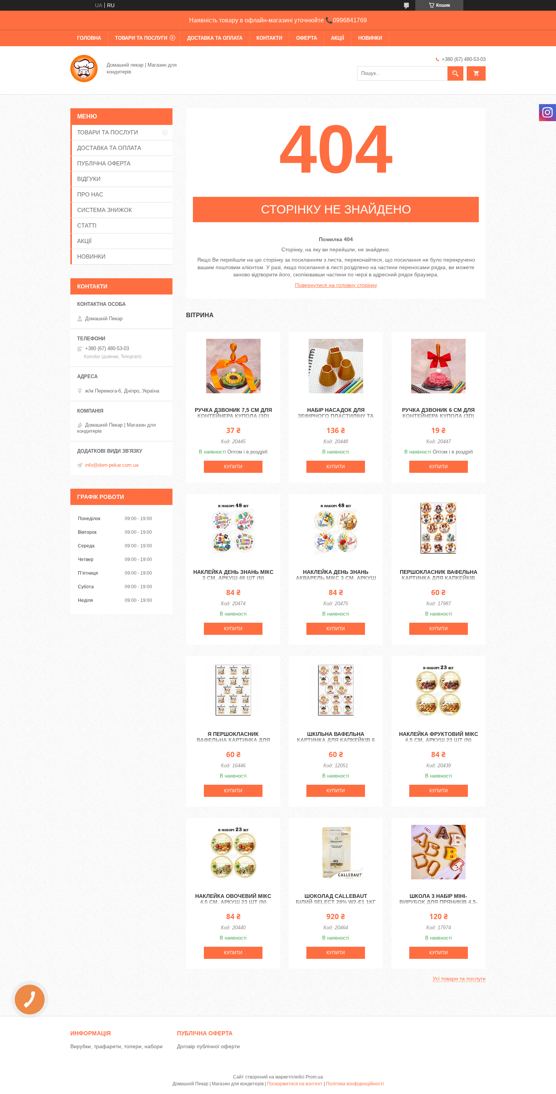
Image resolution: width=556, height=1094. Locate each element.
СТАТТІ (86, 225)
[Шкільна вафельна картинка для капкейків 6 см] (336, 690)
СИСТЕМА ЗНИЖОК (104, 210)
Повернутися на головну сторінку (336, 285)
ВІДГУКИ (89, 179)
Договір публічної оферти (208, 1046)
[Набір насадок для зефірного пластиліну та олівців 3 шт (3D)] (336, 366)
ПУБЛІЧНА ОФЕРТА (103, 163)
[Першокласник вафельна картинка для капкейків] (438, 528)
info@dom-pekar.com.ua (111, 465)
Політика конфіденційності (355, 1083)
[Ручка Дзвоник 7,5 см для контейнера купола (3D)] (233, 366)
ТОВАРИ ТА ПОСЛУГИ (141, 38)
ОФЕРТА (306, 38)
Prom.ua (314, 1077)
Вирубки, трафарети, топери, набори (116, 1046)
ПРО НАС (90, 194)
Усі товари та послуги (459, 979)
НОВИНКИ (370, 38)
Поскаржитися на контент (295, 1083)
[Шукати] (455, 73)
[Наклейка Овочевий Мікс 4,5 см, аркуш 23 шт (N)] (233, 852)
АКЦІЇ (337, 38)
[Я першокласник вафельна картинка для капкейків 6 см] (233, 690)
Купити (233, 466)
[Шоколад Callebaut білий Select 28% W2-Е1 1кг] (336, 852)
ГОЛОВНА (89, 38)
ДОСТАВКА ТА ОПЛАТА (214, 38)
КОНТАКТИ (269, 38)
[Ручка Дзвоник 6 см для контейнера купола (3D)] (438, 366)
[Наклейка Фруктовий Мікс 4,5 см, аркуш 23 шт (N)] (438, 690)
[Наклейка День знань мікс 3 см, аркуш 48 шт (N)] (233, 528)
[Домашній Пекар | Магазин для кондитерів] (84, 68)
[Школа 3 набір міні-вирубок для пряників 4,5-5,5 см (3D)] (438, 852)
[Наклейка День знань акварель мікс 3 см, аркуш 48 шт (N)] (336, 528)
